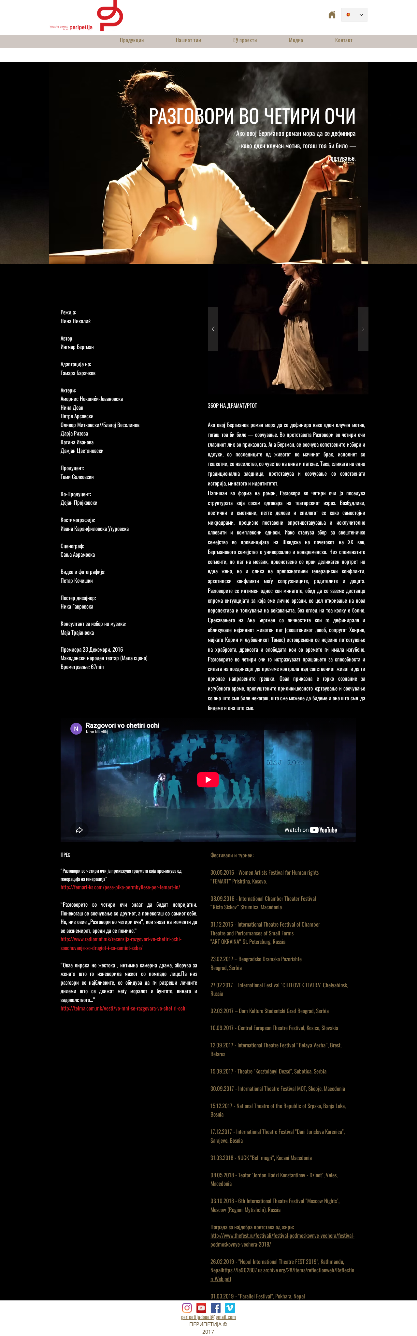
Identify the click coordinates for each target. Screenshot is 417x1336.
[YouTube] (201, 1308)
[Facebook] (216, 1308)
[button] (288, 329)
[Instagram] (187, 1308)
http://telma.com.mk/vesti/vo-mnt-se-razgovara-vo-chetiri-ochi (124, 1008)
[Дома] (332, 15)
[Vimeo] (230, 1308)
